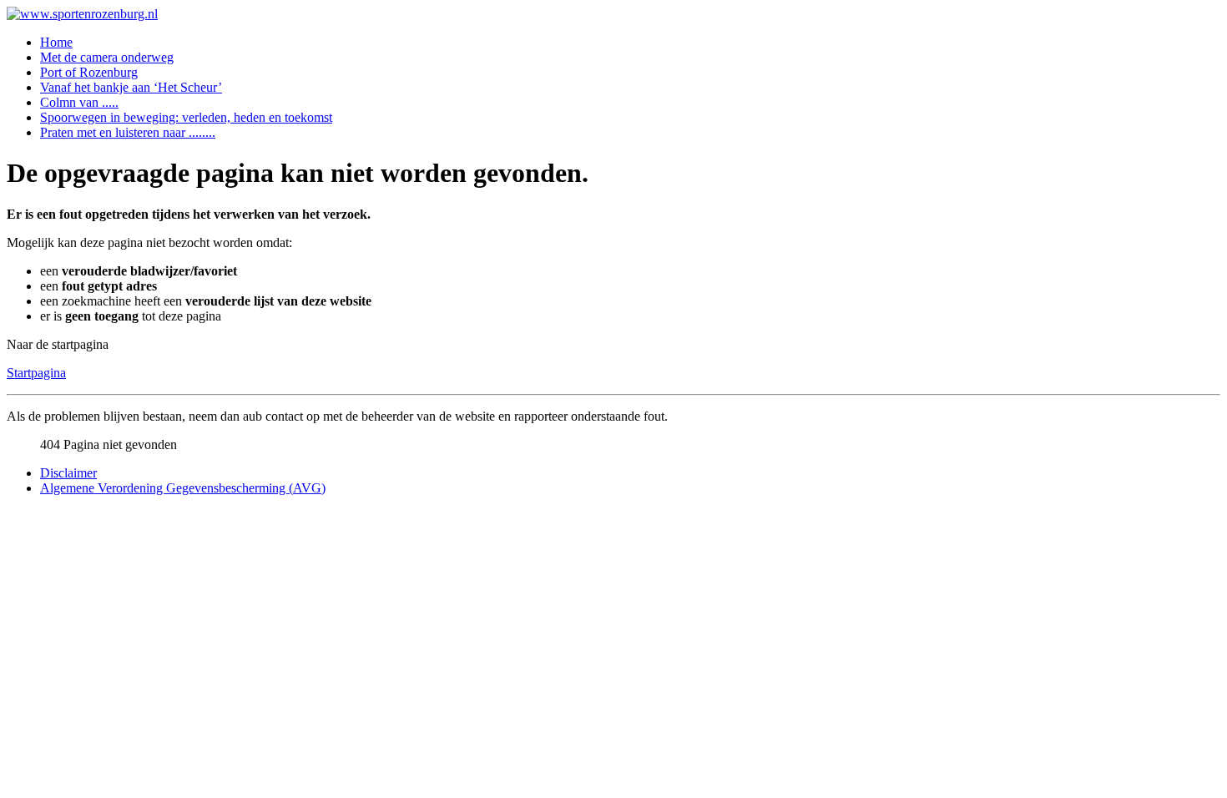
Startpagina (36, 373)
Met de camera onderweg (107, 57)
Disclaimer (68, 473)
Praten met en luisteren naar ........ (127, 132)
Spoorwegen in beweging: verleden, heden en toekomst (186, 117)
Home (56, 42)
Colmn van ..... (79, 102)
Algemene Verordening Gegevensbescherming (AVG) (183, 488)
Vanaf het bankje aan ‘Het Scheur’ (131, 87)
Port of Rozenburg (89, 72)
